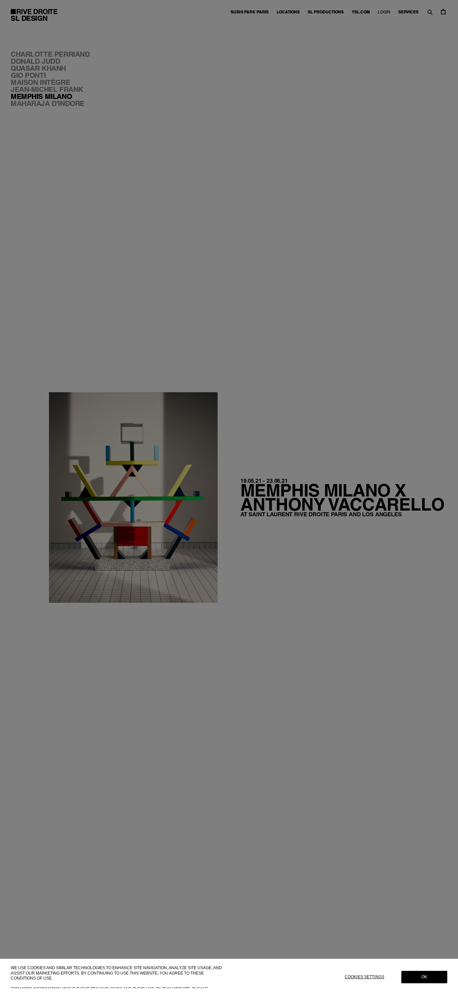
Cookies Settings (364, 977)
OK (424, 977)
